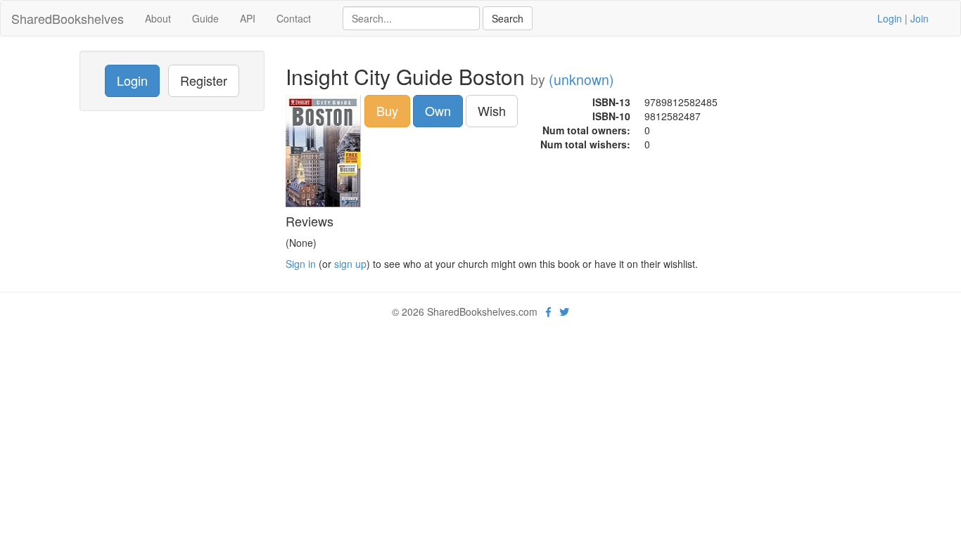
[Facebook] (548, 311)
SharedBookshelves (67, 18)
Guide (205, 18)
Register (203, 80)
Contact (293, 18)
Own (438, 110)
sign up (350, 264)
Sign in (301, 264)
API (247, 18)
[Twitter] (564, 311)
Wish (492, 110)
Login (889, 18)
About (158, 18)
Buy (387, 110)
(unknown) (581, 79)
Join (919, 18)
